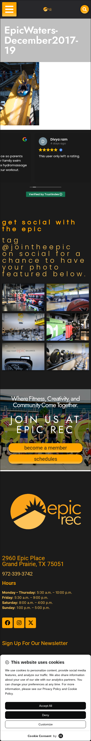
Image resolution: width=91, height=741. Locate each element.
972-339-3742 (17, 574)
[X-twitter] (30, 623)
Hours (9, 583)
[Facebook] (7, 623)
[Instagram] (19, 623)
